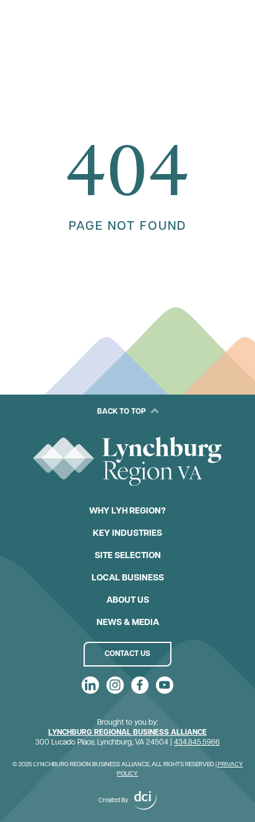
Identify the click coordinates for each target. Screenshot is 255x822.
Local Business (128, 578)
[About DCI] (145, 800)
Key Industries (127, 533)
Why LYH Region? (127, 511)
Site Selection (128, 556)
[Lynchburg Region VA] (127, 461)
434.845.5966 (197, 742)
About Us (127, 600)
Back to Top (121, 412)
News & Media (128, 622)
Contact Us (127, 654)
